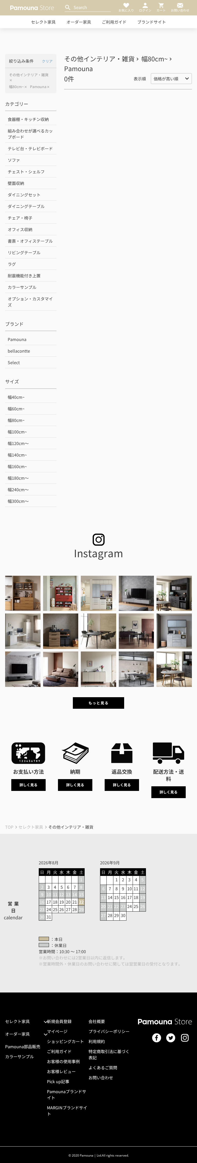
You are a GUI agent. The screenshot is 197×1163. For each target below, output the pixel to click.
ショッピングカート (65, 1041)
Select (14, 362)
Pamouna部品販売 (22, 1046)
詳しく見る (28, 784)
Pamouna (38, 86)
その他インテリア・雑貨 (28, 74)
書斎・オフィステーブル (30, 241)
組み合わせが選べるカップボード (30, 134)
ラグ (12, 264)
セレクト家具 (43, 22)
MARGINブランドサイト (67, 1110)
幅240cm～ (18, 489)
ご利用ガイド (114, 22)
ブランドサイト (151, 22)
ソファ (14, 160)
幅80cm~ (16, 86)
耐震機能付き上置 (24, 275)
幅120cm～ (18, 443)
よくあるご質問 (102, 1067)
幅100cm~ (17, 432)
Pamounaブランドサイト (66, 1094)
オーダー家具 (78, 22)
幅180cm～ (18, 478)
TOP (9, 827)
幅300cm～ (18, 501)
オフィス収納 (20, 229)
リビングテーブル (24, 252)
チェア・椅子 (20, 218)
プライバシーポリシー (109, 1031)
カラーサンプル (22, 287)
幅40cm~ (16, 397)
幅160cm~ (17, 466)
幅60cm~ (16, 408)
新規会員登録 (59, 1021)
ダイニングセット (24, 195)
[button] (23, 593)
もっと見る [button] (98, 702)
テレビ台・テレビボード (30, 148)
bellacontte (19, 351)
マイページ (57, 1031)
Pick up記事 (58, 1081)
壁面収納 (16, 183)
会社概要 (96, 1021)
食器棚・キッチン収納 (28, 119)
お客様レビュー (61, 1071)
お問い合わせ (100, 1077)
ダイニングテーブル (26, 206)
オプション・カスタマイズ (30, 302)
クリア (47, 61)
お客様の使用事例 (63, 1061)
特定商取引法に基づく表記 (109, 1054)
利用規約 (96, 1041)
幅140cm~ (17, 455)
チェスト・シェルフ (26, 171)
